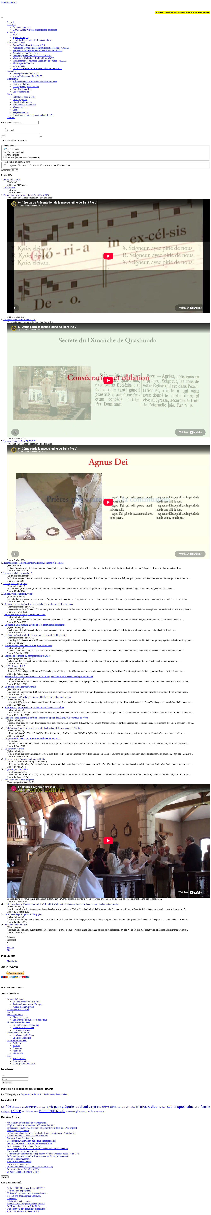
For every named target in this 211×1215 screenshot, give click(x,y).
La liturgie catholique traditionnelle (20, 687)
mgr (77, 1107)
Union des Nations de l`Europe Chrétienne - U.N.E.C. (37, 68)
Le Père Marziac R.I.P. (15, 666)
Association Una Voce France (26, 53)
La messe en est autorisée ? (17, 573)
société (25, 1111)
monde (126, 1107)
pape (57, 1106)
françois (31, 1111)
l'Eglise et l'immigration (23, 1007)
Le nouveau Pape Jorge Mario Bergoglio (23, 914)
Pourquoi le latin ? (21, 1061)
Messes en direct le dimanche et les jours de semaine (28, 645)
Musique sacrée (20, 107)
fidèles (10, 1106)
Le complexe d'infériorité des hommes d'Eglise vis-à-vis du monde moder (38, 697)
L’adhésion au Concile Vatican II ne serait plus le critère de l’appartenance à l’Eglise (43, 728)
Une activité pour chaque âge (26, 1025)
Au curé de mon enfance (15, 924)
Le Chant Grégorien (22, 1038)
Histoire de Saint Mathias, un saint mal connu (25, 614)
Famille (10, 1012)
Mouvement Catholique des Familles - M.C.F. (33, 58)
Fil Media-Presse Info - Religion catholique (32, 40)
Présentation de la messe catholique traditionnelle (35, 81)
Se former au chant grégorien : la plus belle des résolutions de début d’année (39, 604)
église (77, 1111)
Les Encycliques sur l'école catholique (30, 1020)
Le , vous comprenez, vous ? (18, 594)
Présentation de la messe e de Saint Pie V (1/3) (26, 195)
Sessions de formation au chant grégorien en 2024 (27, 656)
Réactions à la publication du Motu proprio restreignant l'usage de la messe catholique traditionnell (49, 676)
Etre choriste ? (19, 1058)
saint (189, 1106)
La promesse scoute (21, 1030)
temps (23, 1107)
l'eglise (39, 1107)
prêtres (105, 1106)
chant (84, 1106)
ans (95, 1111)
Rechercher (6, 122)
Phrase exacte (12, 155)
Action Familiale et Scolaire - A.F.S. (29, 45)
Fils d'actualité (50, 165)
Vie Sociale (18, 1053)
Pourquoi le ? (11, 179)
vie (51, 1106)
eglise (95, 1106)
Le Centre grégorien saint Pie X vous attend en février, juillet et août (35, 635)
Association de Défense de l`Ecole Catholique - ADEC (37, 50)
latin (3, 1107)
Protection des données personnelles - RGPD (33, 115)
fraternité (120, 1107)
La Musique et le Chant (23, 1035)
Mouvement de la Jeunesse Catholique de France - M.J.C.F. (40, 61)
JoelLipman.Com (100, 1111)
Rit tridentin (12, 79)
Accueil (10, 22)
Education (17, 1048)
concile (89, 1111)
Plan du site (12, 961)
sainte (113, 1106)
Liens (9, 94)
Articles (36, 165)
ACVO (16, 35)
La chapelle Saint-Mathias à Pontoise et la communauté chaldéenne (35, 625)
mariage (45, 1107)
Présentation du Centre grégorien (19, 779)
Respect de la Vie (20, 112)
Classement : (9, 157)
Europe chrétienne (15, 999)
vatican (197, 1107)
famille (205, 1106)
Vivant (9, 187)
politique (17, 1107)
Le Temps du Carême (14, 748)
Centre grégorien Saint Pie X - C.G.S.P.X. (32, 55)
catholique (47, 1110)
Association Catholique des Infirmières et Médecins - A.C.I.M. (41, 48)
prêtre (36, 1111)
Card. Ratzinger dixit (22, 89)
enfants (83, 1111)
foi (137, 1106)
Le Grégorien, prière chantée (26, 86)
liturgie (60, 1111)
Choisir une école (20, 1017)
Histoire (16, 1045)
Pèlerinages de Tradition (23, 63)
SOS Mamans (19, 66)
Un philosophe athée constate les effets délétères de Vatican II (32, 738)
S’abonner (7, 1082)
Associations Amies (16, 42)
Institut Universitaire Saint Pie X (27, 76)
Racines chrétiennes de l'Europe (27, 1004)
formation (70, 1111)
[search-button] (41, 136)
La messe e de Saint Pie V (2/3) (19, 319)
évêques (5, 1111)
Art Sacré (17, 1043)
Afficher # (6, 170)
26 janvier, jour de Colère (16, 769)
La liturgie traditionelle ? (24, 1063)
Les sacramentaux (21, 91)
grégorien (69, 1106)
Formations (12, 71)
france (16, 1111)
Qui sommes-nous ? (22, 27)
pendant (132, 1107)
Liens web (65, 165)
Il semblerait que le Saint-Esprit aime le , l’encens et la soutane (33, 563)
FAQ (9, 1056)
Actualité (11, 32)
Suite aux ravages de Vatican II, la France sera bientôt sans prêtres (34, 707)
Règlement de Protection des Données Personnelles (44, 1094)
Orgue (15, 110)
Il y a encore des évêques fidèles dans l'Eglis (25, 759)
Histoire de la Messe (22, 84)
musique (31, 1106)
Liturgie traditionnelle (22, 102)
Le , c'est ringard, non (15, 583)
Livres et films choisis (17, 1040)
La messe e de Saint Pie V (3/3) (19, 441)
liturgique (162, 1107)
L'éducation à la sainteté (23, 1027)
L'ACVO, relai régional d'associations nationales (35, 30)
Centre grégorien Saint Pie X (26, 73)
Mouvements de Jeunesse (24, 104)
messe (145, 1106)
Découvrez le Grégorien (18, 1032)
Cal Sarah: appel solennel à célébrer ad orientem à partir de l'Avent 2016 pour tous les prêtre (46, 717)
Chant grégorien (20, 99)
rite (100, 1107)
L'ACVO (11, 24)
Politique (17, 1051)
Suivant (10, 947)
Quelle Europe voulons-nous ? (26, 1001)
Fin (8, 950)
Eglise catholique (20, 37)
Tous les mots (12, 149)
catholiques (176, 1106)
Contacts (11, 117)
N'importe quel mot (15, 152)
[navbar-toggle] (2, 17)
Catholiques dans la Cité (24, 97)
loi (90, 1107)
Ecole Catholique (15, 1014)
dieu (154, 1106)
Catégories (11, 165)
